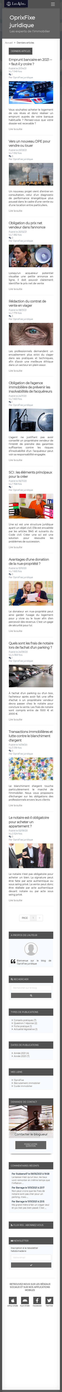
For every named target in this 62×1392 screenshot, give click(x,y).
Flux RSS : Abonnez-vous (28, 1225)
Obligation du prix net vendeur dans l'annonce (27, 225)
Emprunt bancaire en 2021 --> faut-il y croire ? (30, 62)
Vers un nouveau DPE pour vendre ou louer (29, 143)
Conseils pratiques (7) (25, 1020)
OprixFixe (19, 1080)
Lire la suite (15, 129)
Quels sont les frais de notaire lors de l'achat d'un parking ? (31, 645)
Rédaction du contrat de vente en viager (27, 303)
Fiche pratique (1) (23, 1026)
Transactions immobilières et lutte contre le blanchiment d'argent (31, 736)
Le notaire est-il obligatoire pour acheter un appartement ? (29, 822)
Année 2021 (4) (21, 1053)
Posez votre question (30, 1145)
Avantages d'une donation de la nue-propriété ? (29, 561)
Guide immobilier (23, 1086)
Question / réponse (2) (25, 1023)
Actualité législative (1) (25, 1029)
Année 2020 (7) (21, 1056)
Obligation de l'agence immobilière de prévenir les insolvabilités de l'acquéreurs (30, 387)
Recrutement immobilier (27, 1083)
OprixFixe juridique (23, 77)
